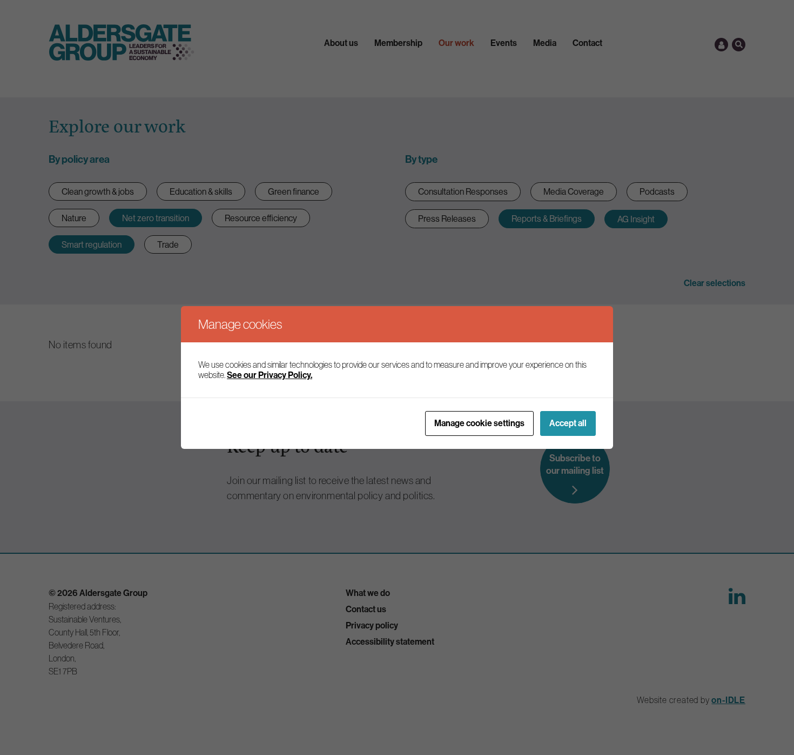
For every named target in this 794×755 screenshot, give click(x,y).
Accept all (568, 423)
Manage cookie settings (479, 423)
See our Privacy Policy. (269, 375)
